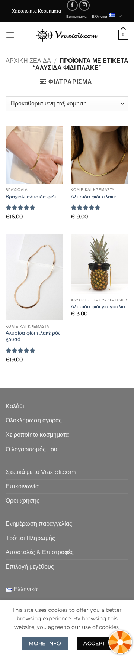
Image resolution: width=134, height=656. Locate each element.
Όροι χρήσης (22, 500)
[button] (10, 35)
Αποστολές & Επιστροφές (40, 552)
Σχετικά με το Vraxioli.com (41, 471)
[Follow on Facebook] (72, 5)
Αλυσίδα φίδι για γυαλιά (98, 306)
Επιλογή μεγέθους (30, 566)
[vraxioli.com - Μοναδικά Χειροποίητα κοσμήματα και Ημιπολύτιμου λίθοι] (67, 35)
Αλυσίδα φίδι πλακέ (93, 196)
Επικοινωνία (76, 16)
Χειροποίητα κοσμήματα (37, 434)
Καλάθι (15, 406)
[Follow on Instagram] (84, 5)
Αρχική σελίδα (28, 60)
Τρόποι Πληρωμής (30, 538)
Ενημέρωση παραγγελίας (39, 523)
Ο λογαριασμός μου (31, 449)
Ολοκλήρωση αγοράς (34, 420)
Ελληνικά (99, 16)
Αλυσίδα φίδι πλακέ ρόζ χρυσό (33, 336)
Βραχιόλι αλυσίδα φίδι (31, 196)
